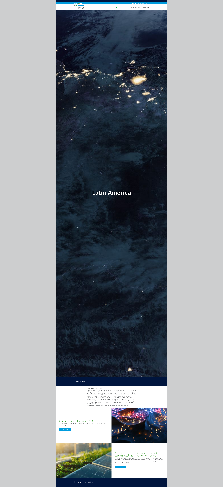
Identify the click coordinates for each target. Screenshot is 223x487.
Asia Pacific (142, 1)
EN (146, 3)
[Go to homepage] (79, 7)
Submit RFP (134, 3)
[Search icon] (116, 7)
